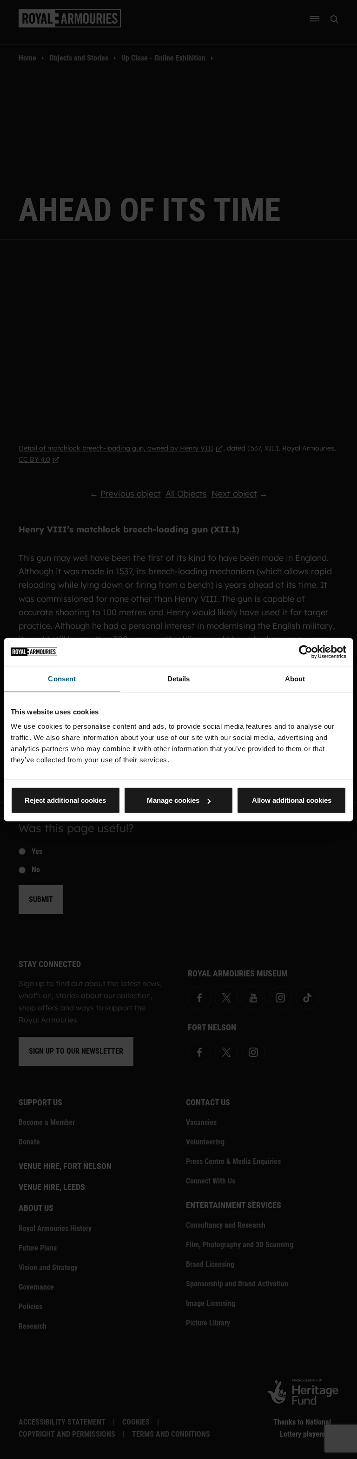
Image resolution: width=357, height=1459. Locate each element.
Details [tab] (178, 678)
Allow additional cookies (291, 800)
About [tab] (295, 678)
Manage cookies (173, 800)
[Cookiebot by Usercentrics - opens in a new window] (305, 652)
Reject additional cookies (65, 800)
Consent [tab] (62, 678)
